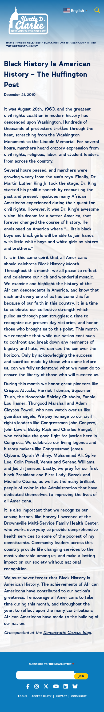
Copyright (79, 696)
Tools (22, 696)
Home (10, 42)
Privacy (61, 696)
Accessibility (41, 696)
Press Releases (29, 42)
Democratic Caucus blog (67, 632)
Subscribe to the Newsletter (51, 664)
